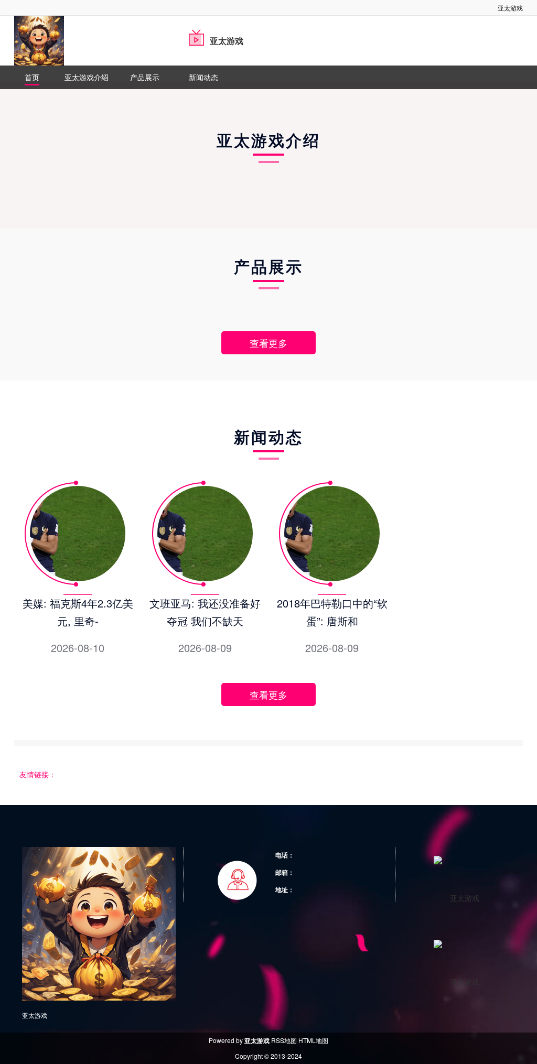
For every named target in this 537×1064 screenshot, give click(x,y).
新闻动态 (203, 77)
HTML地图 (313, 1040)
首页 (32, 77)
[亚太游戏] (39, 41)
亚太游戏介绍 (87, 77)
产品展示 (144, 77)
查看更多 (268, 343)
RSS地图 (284, 1040)
